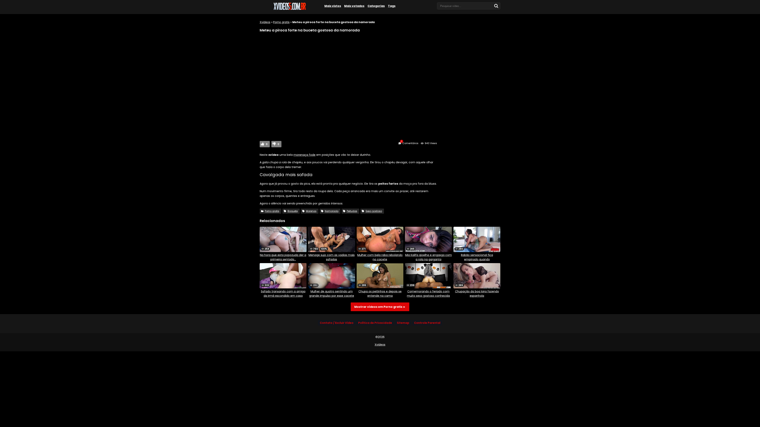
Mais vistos (332, 6)
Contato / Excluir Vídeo (336, 323)
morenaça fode (304, 155)
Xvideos (265, 22)
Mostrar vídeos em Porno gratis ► (380, 307)
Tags (391, 6)
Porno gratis (281, 22)
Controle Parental (427, 323)
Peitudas (352, 211)
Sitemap (403, 323)
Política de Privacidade (375, 323)
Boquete (293, 211)
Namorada (331, 211)
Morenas (311, 211)
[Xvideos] (289, 9)
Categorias (376, 6)
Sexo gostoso (374, 211)
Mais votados (354, 6)
